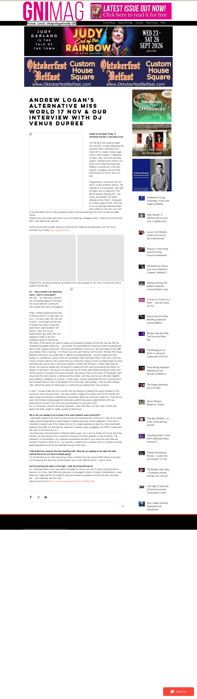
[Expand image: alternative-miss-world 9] (52, 258)
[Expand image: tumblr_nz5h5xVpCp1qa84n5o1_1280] (100, 258)
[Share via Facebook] (30, 496)
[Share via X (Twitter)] (38, 496)
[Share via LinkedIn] (45, 496)
